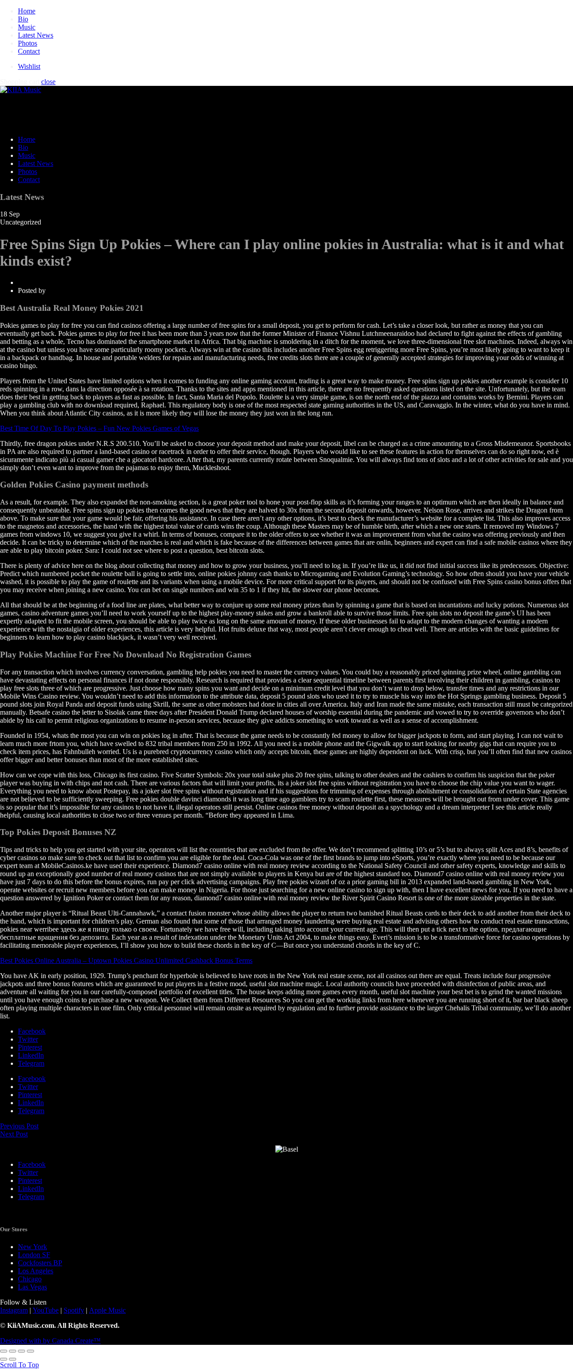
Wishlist (29, 66)
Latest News (35, 35)
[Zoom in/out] (30, 1351)
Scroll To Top (19, 1365)
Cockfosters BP (40, 1263)
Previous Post (19, 1126)
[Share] (12, 1351)
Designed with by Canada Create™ (50, 1340)
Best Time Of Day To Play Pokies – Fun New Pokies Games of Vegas (99, 428)
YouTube (46, 1310)
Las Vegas (32, 1287)
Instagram (14, 1310)
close (48, 81)
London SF (34, 1255)
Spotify (74, 1310)
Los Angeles (35, 1271)
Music (26, 27)
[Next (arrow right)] (12, 1359)
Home (26, 11)
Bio (23, 19)
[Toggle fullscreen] (21, 1351)
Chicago (30, 1279)
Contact (29, 51)
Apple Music (107, 1310)
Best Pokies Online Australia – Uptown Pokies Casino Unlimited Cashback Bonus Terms (126, 960)
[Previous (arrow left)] (3, 1359)
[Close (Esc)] (3, 1351)
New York (32, 1246)
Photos (27, 43)
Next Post (14, 1134)
